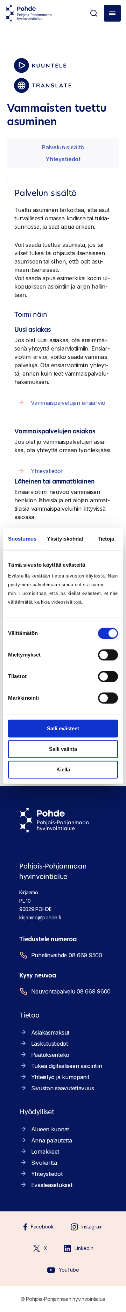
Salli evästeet (63, 728)
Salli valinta (63, 749)
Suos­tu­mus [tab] (22, 539)
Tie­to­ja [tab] (106, 539)
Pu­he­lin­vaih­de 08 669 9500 (66, 955)
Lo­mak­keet (45, 1151)
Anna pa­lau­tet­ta (51, 1140)
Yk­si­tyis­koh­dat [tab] (65, 539)
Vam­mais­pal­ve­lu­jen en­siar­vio (68, 402)
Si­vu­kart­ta (44, 1162)
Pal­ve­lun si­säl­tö (63, 147)
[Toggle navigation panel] (112, 13)
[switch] (108, 654)
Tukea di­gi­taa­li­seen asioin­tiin (66, 1065)
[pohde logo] (28, 13)
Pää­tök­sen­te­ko (50, 1054)
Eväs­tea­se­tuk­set (51, 1184)
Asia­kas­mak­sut (50, 1032)
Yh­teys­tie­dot (63, 159)
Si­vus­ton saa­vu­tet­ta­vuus (62, 1088)
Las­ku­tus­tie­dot (49, 1043)
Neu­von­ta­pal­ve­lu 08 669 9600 (71, 991)
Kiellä (63, 769)
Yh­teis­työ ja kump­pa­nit (60, 1077)
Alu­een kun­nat (50, 1129)
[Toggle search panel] (93, 13)
